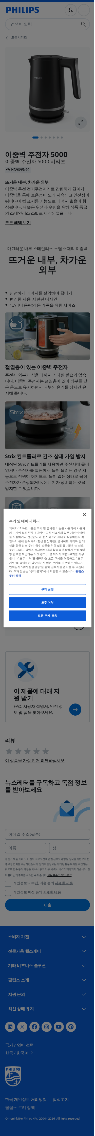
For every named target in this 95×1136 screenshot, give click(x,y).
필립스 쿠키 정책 (19, 575)
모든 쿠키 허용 (45, 615)
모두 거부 (45, 602)
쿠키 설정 (45, 589)
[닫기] (81, 514)
